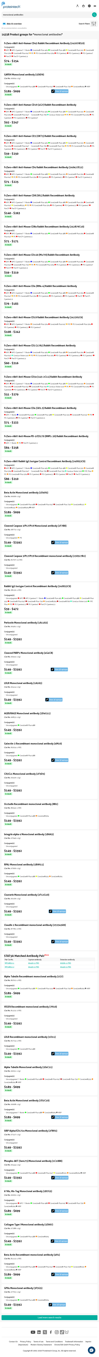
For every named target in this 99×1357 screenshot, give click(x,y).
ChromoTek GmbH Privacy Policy (67, 1345)
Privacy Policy (25, 1342)
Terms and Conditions (54, 1342)
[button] (91, 1350)
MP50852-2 (9, 967)
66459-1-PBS (33, 963)
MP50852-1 (9, 963)
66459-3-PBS (65, 967)
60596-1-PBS (65, 963)
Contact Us (13, 1342)
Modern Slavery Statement (41, 1345)
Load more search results (49, 1317)
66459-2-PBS (33, 967)
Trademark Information (74, 1342)
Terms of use (38, 1342)
